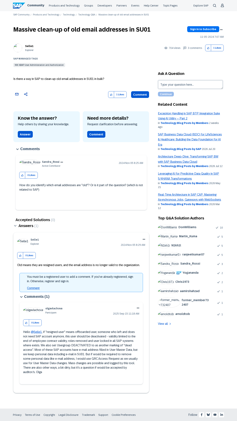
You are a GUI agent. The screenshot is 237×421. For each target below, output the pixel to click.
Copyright (49, 414)
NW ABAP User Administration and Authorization (39, 65)
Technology (69, 15)
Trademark (88, 414)
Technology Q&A (86, 15)
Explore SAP (200, 5)
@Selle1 (36, 331)
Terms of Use (32, 414)
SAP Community (21, 15)
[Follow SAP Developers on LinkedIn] (221, 414)
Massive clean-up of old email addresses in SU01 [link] (124, 15)
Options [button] (221, 29)
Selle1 (29, 46)
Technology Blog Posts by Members (184, 123)
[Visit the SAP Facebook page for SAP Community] (201, 414)
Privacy (17, 414)
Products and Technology (64, 5)
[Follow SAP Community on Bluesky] (208, 414)
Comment (140, 94)
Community (35, 5)
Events (135, 5)
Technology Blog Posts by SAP (181, 149)
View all (163, 323)
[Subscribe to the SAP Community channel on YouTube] (214, 414)
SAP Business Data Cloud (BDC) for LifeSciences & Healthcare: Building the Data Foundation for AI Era (190, 139)
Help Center (151, 5)
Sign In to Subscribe (203, 29)
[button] (208, 48)
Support (103, 414)
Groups (88, 5)
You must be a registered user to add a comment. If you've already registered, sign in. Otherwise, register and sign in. (80, 279)
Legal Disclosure (69, 414)
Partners (121, 5)
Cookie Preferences (124, 414)
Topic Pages (170, 5)
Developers (105, 5)
